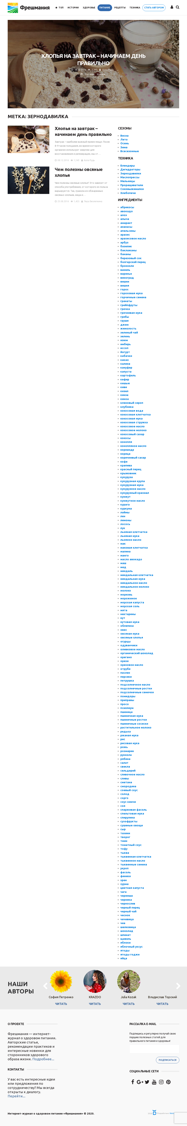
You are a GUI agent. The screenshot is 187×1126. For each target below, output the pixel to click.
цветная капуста (132, 887)
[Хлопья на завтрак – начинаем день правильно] (28, 139)
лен (122, 516)
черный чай (128, 911)
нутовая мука (129, 621)
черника (126, 899)
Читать (61, 1003)
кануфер (126, 367)
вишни (124, 281)
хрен (123, 880)
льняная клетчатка (133, 531)
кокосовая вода (131, 410)
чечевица (127, 919)
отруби (125, 668)
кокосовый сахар (132, 434)
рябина (125, 758)
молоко (125, 590)
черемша (126, 895)
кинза (124, 394)
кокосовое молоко (133, 430)
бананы (125, 254)
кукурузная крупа (132, 481)
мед (123, 567)
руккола (126, 754)
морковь (126, 594)
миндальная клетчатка (136, 575)
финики (125, 876)
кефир (124, 379)
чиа (122, 923)
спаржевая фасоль (133, 809)
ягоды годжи (130, 954)
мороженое (128, 598)
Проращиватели (131, 185)
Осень (124, 143)
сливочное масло (132, 774)
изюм (124, 340)
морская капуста (132, 602)
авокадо (126, 211)
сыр (123, 829)
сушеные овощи (131, 825)
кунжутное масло (132, 500)
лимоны (125, 520)
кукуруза (126, 477)
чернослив (127, 903)
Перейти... (16, 1096)
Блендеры (127, 165)
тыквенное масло (132, 860)
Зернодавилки (130, 173)
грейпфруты (128, 305)
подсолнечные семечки (137, 692)
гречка (125, 308)
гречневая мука (131, 312)
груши (124, 320)
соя (122, 805)
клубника (126, 406)
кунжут (125, 496)
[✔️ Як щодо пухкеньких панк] (93, 1046)
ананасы (126, 226)
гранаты (126, 301)
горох (124, 289)
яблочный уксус (131, 946)
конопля (126, 441)
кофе (123, 461)
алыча (124, 218)
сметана (126, 782)
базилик (126, 246)
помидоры (127, 696)
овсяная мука (129, 633)
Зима (123, 147)
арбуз (124, 242)
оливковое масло (132, 649)
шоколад (126, 930)
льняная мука (129, 535)
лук (122, 528)
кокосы (125, 438)
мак (123, 543)
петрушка (127, 680)
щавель (125, 938)
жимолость (128, 328)
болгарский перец (133, 262)
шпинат (125, 934)
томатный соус (131, 844)
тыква (124, 852)
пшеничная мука (131, 715)
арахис (125, 234)
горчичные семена (133, 297)
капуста (125, 371)
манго (124, 555)
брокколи (127, 265)
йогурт (125, 352)
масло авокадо (131, 559)
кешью (125, 383)
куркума (126, 508)
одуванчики (128, 645)
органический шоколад (136, 653)
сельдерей (128, 770)
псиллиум (126, 707)
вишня (124, 285)
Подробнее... (43, 1059)
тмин (123, 840)
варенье (126, 273)
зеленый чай (129, 332)
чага (123, 891)
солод (124, 793)
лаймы (124, 512)
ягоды (124, 950)
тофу (123, 848)
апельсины (128, 230)
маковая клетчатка (134, 547)
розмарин (127, 751)
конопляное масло (133, 445)
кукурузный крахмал (134, 492)
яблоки (125, 942)
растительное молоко (135, 727)
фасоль (125, 872)
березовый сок (131, 258)
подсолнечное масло (135, 684)
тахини (125, 833)
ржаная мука (129, 735)
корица (125, 453)
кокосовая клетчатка (135, 414)
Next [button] (178, 986)
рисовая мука (129, 743)
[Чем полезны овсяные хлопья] (28, 180)
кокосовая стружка (134, 422)
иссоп (124, 348)
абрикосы (127, 207)
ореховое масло (131, 664)
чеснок (125, 915)
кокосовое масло (132, 426)
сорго (124, 797)
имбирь (125, 344)
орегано (126, 657)
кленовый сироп (131, 402)
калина (125, 363)
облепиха (127, 625)
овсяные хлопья (131, 637)
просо (124, 704)
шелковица (128, 927)
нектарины (128, 614)
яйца (123, 958)
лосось (125, 524)
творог (125, 837)
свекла (125, 766)
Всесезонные (129, 151)
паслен (125, 672)
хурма (124, 883)
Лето (124, 139)
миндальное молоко (134, 586)
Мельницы (127, 181)
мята (123, 610)
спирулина (127, 817)
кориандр (127, 449)
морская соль (130, 606)
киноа (124, 398)
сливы (124, 778)
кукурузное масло (133, 488)
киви (123, 387)
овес (123, 629)
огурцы (125, 641)
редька (125, 731)
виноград (127, 277)
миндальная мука (132, 578)
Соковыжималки (132, 188)
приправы (127, 700)
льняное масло (130, 539)
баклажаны (128, 250)
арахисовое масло (133, 238)
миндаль (126, 570)
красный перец (130, 469)
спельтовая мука (132, 813)
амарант (126, 222)
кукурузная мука (132, 484)
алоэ (123, 215)
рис (122, 739)
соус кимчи (128, 801)
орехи (124, 661)
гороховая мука (131, 293)
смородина (128, 786)
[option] (61, 986)
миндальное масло (133, 582)
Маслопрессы (129, 177)
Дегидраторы (130, 169)
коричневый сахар (133, 457)
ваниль (125, 269)
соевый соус (129, 790)
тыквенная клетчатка (135, 856)
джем (124, 324)
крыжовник (128, 473)
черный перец (130, 907)
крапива (126, 465)
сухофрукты (128, 821)
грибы (124, 316)
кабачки (126, 355)
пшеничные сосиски (134, 723)
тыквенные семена (133, 864)
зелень (125, 336)
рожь (124, 747)
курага (125, 504)
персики (126, 676)
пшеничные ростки (133, 719)
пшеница (126, 711)
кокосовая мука (131, 418)
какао (124, 359)
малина (125, 551)
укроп (124, 868)
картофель (128, 375)
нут (122, 617)
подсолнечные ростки (136, 688)
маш (123, 563)
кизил (124, 391)
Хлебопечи (128, 192)
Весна (124, 135)
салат (124, 762)
